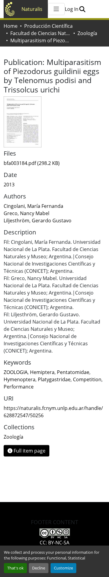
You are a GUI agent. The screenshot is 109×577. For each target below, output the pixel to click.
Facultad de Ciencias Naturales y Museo (40, 33)
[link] (54, 163)
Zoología (87, 33)
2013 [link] (9, 184)
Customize (63, 568)
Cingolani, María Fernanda (33, 206)
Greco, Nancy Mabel (26, 213)
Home (11, 26)
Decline (38, 568)
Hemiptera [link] (42, 372)
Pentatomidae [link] (73, 372)
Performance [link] (19, 386)
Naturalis (31, 9)
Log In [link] (71, 9)
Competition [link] (87, 379)
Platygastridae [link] (54, 379)
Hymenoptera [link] (19, 379)
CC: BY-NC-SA (54, 542)
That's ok (15, 568)
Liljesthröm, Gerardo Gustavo (37, 220)
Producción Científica (48, 26)
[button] (82, 9)
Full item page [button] (28, 450)
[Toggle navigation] (56, 9)
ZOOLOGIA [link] (16, 372)
